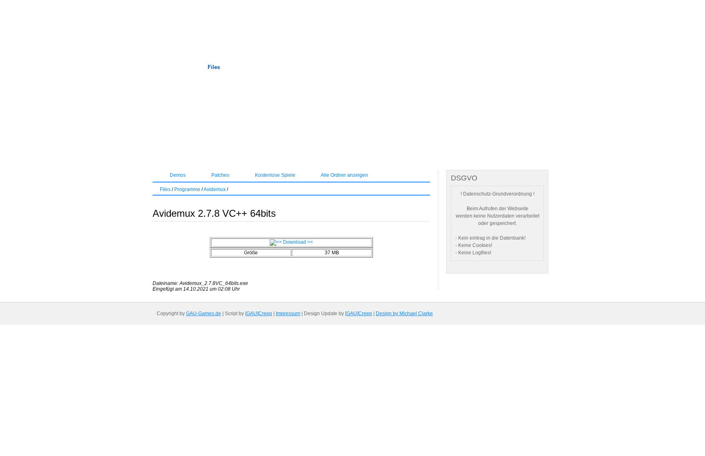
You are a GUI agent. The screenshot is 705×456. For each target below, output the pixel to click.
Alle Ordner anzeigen (344, 175)
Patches (219, 175)
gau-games (283, 26)
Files (214, 67)
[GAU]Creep (258, 313)
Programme (187, 189)
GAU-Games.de (203, 313)
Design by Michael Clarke (404, 313)
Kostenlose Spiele (274, 175)
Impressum (288, 313)
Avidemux (215, 189)
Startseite (169, 67)
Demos (177, 175)
